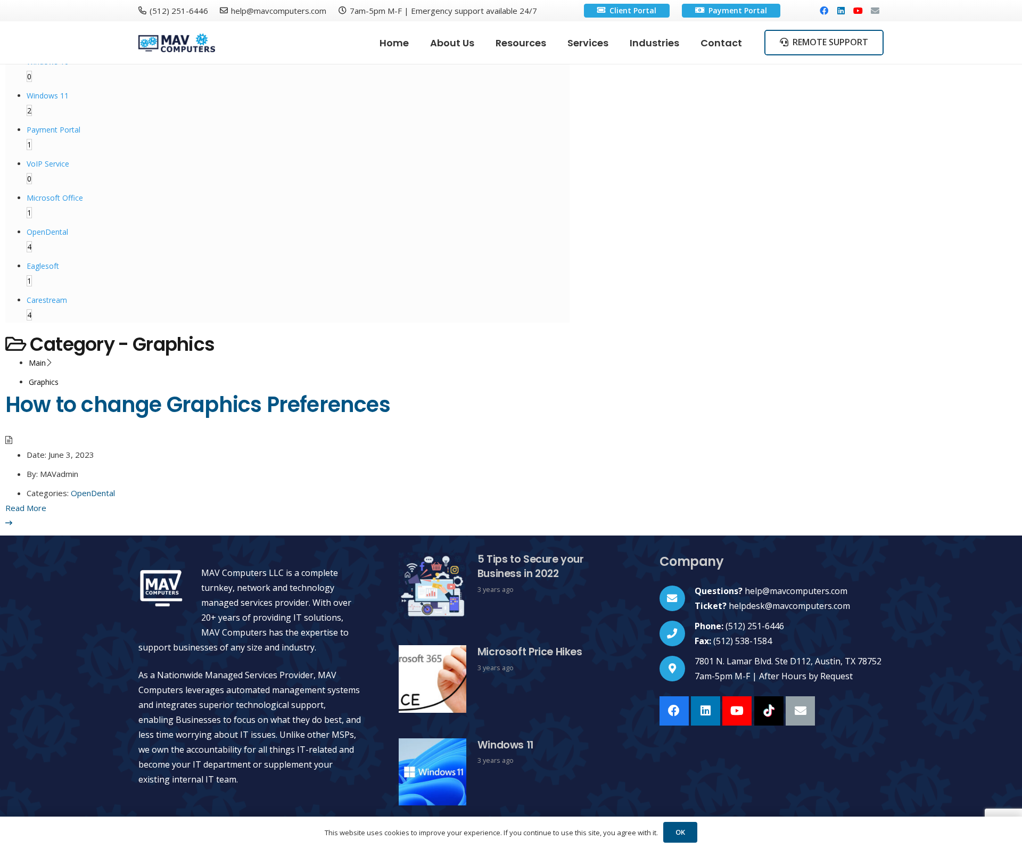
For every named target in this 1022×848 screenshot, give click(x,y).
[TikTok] (769, 711)
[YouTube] (858, 10)
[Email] (875, 10)
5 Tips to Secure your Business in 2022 (530, 566)
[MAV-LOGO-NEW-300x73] (176, 43)
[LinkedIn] (841, 10)
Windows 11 (505, 745)
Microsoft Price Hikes (529, 652)
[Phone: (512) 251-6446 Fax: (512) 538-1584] (677, 633)
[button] (554, 42)
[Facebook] (824, 10)
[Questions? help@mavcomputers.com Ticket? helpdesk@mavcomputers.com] (677, 598)
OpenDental (93, 493)
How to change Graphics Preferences (197, 404)
